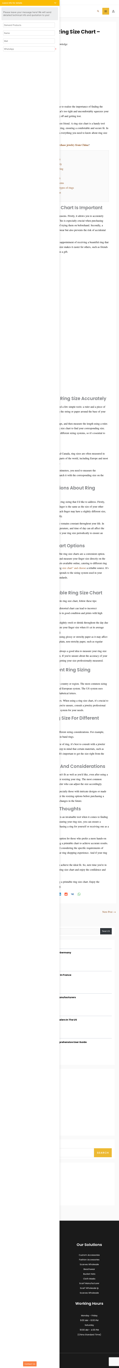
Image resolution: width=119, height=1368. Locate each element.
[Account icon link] (113, 11)
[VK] (72, 894)
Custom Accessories (89, 1255)
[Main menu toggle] (105, 11)
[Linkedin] (59, 894)
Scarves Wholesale (89, 1264)
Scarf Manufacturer (89, 1283)
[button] (29, 3)
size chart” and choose (74, 568)
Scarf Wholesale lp (89, 1288)
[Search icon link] (98, 11)
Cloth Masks (89, 1278)
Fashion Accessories (89, 1259)
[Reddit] (66, 894)
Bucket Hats (89, 1274)
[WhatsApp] (79, 894)
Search (103, 1152)
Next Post (109, 911)
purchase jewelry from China (72, 145)
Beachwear (89, 1269)
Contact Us (30, 1364)
